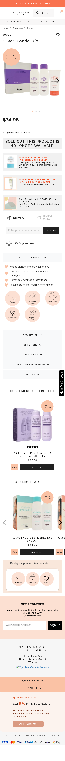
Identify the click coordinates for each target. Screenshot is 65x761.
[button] (58, 80)
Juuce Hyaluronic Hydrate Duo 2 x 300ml (32, 539)
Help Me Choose (61, 383)
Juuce (7, 34)
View (14, 467)
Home (5, 28)
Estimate (51, 230)
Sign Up (55, 625)
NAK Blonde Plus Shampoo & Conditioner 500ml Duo (32, 455)
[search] (37, 13)
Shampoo (18, 28)
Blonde (30, 28)
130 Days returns (23, 243)
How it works (28, 723)
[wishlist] (58, 34)
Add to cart (36, 467)
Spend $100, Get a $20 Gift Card (32, 3)
